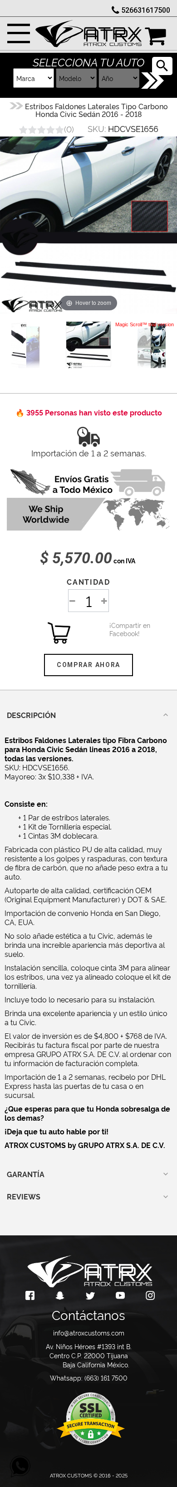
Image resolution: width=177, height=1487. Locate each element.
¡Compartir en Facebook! (120, 629)
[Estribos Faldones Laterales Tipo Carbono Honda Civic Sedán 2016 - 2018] (88, 344)
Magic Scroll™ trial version (144, 324)
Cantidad (88, 582)
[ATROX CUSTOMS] (88, 31)
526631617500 (145, 10)
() (69, 128)
